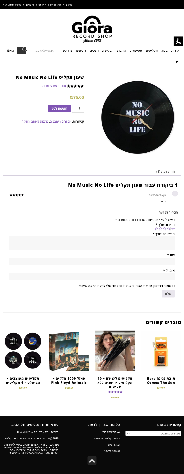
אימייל (169, 270)
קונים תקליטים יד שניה (107, 438)
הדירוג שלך (165, 224)
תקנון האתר (113, 444)
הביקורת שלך (164, 233)
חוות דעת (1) (165, 171)
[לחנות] (177, 61)
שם (171, 255)
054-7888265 (25, 432)
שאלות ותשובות (111, 432)
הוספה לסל (59, 108)
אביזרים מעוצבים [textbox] (154, 433)
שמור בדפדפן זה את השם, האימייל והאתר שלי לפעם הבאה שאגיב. (124, 285)
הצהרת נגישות (112, 451)
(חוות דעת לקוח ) (54, 86)
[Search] (21, 50)
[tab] (165, 172)
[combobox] (153, 433)
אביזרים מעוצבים (60, 121)
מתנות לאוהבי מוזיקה (35, 121)
